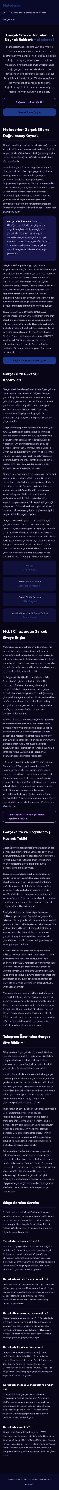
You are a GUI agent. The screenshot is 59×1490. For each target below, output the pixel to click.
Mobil (22, 12)
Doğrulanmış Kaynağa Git (29, 102)
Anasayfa (29, 1484)
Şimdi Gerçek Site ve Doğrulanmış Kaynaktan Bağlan (25, 816)
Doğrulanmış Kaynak (36, 12)
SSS (5, 12)
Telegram (13, 12)
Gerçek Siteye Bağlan (29, 112)
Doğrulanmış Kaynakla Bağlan (29, 360)
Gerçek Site (8, 19)
